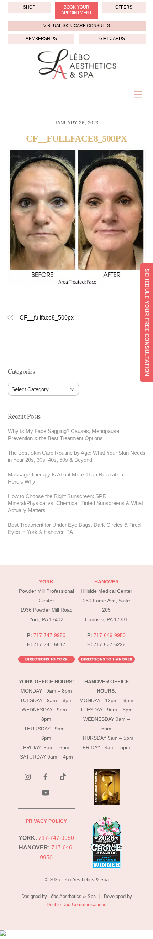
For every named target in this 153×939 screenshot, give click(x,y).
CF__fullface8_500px (76, 138)
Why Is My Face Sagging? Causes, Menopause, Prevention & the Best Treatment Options (64, 434)
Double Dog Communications (76, 904)
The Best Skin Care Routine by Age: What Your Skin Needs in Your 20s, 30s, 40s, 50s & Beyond (77, 456)
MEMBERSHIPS (41, 38)
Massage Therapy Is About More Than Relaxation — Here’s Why (69, 478)
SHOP (29, 7)
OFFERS (123, 7)
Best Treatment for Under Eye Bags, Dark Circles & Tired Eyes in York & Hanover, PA (74, 528)
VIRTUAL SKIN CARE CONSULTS (76, 26)
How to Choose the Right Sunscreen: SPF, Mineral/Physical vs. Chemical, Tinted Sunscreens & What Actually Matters (75, 503)
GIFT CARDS (112, 38)
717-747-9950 (49, 635)
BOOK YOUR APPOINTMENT (76, 10)
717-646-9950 (110, 635)
